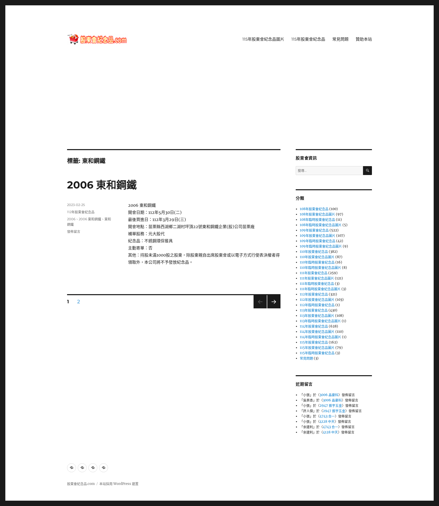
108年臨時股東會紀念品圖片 (321, 225)
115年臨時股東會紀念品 (317, 353)
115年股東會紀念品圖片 (263, 39)
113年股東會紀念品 (314, 310)
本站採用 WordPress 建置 (118, 484)
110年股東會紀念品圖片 (317, 257)
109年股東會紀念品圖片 (317, 235)
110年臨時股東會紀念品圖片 (320, 267)
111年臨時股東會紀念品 (317, 283)
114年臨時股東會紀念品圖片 (320, 337)
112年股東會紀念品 (81, 212)
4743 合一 (327, 416)
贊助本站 (364, 39)
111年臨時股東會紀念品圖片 (320, 289)
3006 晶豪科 (329, 395)
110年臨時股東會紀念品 (317, 262)
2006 (71, 219)
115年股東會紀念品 (308, 39)
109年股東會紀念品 (314, 230)
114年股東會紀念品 (314, 326)
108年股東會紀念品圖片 (317, 214)
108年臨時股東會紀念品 (317, 219)
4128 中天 (327, 421)
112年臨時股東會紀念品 (317, 305)
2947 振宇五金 (331, 405)
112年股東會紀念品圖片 (317, 299)
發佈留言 (73, 231)
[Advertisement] (219, 111)
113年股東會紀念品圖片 (317, 315)
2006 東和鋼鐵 (102, 185)
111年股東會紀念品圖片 (317, 278)
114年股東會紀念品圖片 (317, 331)
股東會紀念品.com (81, 484)
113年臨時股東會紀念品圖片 (320, 321)
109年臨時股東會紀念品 (317, 241)
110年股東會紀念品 (314, 251)
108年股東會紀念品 (314, 209)
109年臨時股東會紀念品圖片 (321, 246)
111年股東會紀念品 (313, 273)
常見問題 (340, 39)
